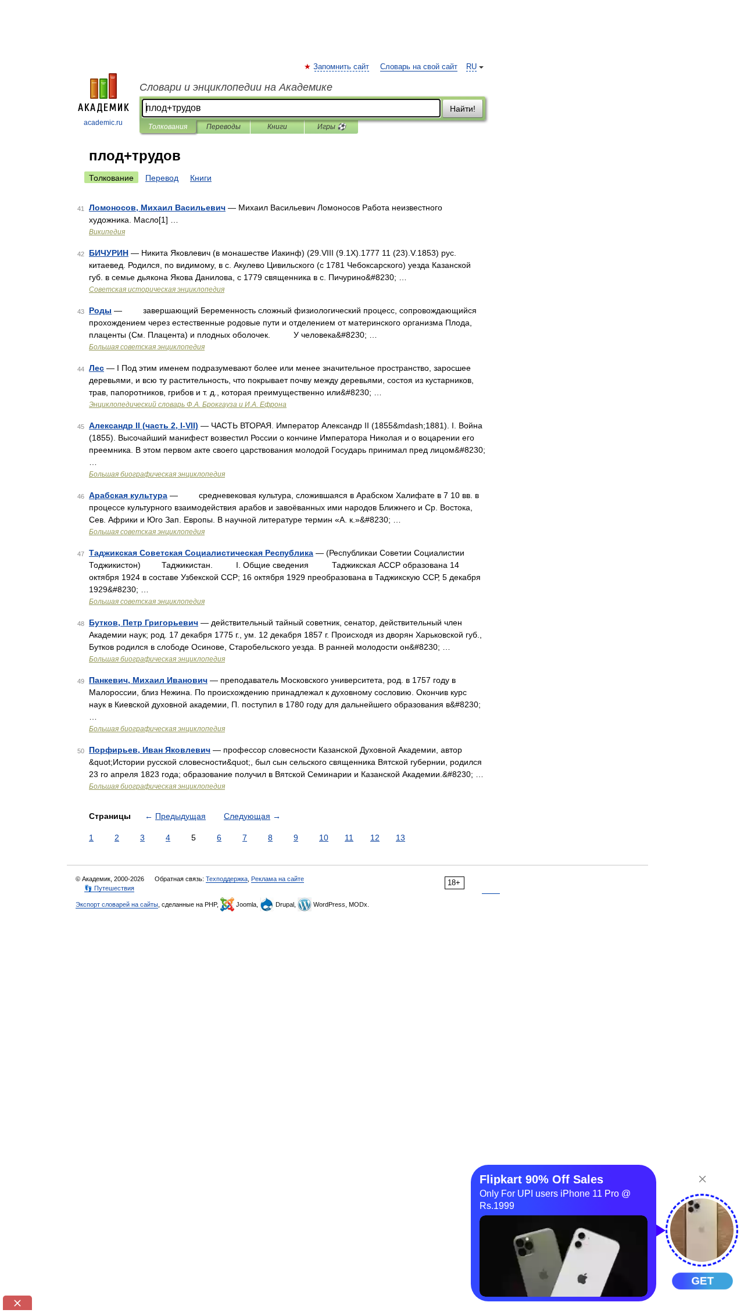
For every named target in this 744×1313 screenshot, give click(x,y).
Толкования (167, 127)
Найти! (462, 108)
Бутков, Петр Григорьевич (143, 622)
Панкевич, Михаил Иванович (148, 680)
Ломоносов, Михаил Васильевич (157, 207)
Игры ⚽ (331, 127)
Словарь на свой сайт (418, 67)
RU (471, 67)
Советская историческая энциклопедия (156, 289)
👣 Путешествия (109, 888)
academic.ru (103, 123)
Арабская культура (128, 495)
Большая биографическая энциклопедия (157, 474)
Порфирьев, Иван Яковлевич (149, 749)
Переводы (223, 127)
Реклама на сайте (277, 878)
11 (349, 837)
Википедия (107, 232)
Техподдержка (227, 878)
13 (400, 837)
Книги (277, 127)
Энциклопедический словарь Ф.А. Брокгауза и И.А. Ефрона (188, 404)
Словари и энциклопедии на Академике (236, 87)
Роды (100, 310)
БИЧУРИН (108, 252)
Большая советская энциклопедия (147, 347)
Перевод (161, 178)
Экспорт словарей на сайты (117, 904)
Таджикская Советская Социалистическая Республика (201, 552)
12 (375, 837)
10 (323, 837)
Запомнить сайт (341, 67)
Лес (96, 368)
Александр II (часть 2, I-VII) (143, 425)
